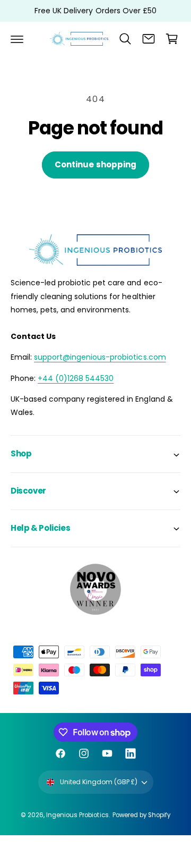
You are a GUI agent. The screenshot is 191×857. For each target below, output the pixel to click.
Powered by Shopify (141, 815)
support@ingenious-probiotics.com (100, 357)
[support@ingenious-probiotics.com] (148, 38)
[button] (17, 38)
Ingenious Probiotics (77, 815)
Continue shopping (95, 164)
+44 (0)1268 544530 (76, 378)
